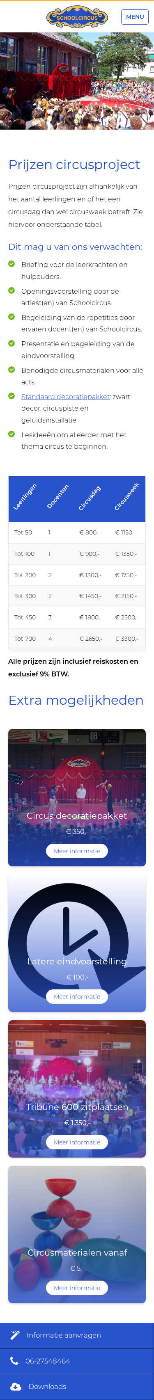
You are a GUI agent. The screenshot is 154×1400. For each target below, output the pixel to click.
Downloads (46, 1386)
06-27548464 (47, 1361)
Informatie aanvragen (63, 1335)
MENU (135, 17)
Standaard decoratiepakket (65, 397)
